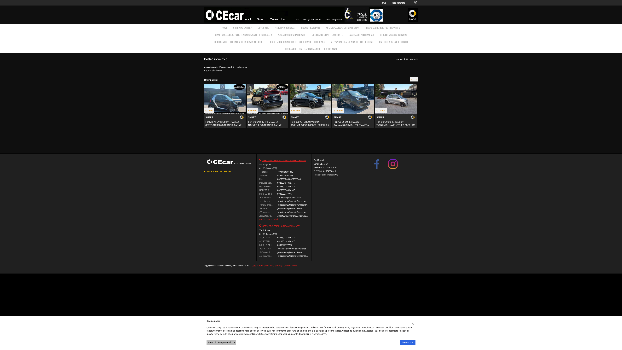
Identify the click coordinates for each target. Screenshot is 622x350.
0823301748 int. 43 (286, 186)
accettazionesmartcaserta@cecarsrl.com (296, 216)
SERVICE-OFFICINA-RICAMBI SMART (280, 226)
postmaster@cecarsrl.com (289, 208)
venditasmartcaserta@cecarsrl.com (294, 201)
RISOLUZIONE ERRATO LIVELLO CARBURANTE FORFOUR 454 (297, 42)
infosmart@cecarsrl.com (289, 197)
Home (224, 27)
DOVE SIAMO (263, 27)
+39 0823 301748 (285, 175)
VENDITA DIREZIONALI (285, 27)
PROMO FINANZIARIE (310, 27)
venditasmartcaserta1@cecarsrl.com (294, 205)
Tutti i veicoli (410, 59)
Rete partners (398, 2)
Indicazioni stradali (268, 219)
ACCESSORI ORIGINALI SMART (292, 34)
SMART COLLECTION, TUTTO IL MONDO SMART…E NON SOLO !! (243, 34)
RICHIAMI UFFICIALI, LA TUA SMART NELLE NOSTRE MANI (311, 49)
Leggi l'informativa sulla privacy (266, 265)
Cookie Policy (290, 265)
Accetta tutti (408, 342)
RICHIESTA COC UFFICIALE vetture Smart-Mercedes (239, 42)
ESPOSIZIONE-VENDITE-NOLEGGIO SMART (284, 160)
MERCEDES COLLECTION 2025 (393, 34)
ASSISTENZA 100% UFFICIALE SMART (343, 27)
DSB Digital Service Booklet (393, 42)
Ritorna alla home (213, 70)
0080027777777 (284, 194)
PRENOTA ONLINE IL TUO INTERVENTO (383, 27)
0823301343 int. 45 (286, 183)
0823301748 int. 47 (286, 190)
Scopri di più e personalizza (221, 342)
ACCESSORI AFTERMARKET (362, 34)
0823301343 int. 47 (286, 241)
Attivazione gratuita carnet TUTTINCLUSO (352, 42)
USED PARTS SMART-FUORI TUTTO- (328, 34)
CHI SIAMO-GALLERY (242, 27)
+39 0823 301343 (285, 172)
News (383, 2)
